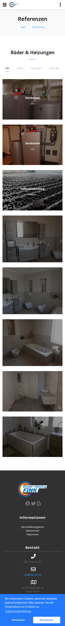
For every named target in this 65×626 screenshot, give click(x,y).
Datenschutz (32, 530)
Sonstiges (54, 68)
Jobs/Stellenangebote (32, 527)
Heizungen (36, 68)
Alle (7, 68)
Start (23, 27)
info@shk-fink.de (33, 574)
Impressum (32, 534)
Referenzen (38, 27)
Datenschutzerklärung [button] (18, 611)
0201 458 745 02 (33, 561)
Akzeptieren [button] (46, 620)
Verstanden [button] (18, 620)
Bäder (20, 68)
